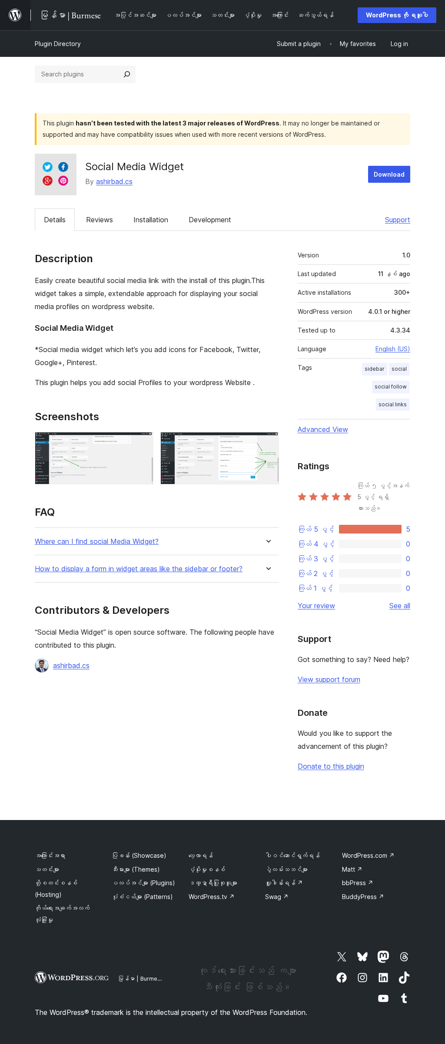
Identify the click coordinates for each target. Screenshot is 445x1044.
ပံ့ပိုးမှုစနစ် (207, 869)
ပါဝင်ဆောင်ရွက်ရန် (292, 855)
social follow (391, 386)
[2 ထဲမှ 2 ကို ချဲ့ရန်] (267, 443)
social (399, 369)
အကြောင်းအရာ (50, 855)
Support (397, 219)
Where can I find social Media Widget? (97, 541)
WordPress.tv (212, 896)
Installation (150, 219)
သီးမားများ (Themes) (136, 869)
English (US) (392, 348)
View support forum (329, 679)
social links (393, 404)
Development (210, 219)
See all (399, 605)
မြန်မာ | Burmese (141, 978)
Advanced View (323, 429)
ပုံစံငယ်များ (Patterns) (142, 896)
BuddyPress (363, 896)
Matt (352, 869)
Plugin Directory (58, 43)
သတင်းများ (47, 869)
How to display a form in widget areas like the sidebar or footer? (138, 569)
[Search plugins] (127, 74)
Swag (277, 896)
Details (55, 219)
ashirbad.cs (114, 181)
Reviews (99, 219)
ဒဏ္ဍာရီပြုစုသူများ (213, 882)
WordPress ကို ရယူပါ (397, 15)
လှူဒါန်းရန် (284, 882)
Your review (316, 605)
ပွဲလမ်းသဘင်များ (286, 869)
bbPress (357, 882)
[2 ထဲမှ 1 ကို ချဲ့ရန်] (141, 443)
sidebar (375, 369)
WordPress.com (368, 855)
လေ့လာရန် (201, 855)
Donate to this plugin (331, 766)
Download (389, 174)
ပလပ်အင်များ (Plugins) (143, 882)
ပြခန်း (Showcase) (139, 855)
